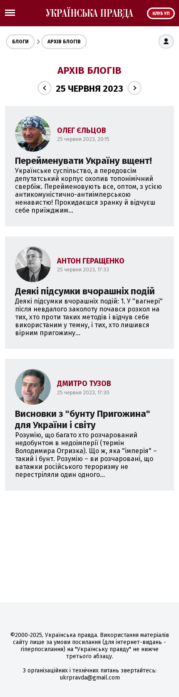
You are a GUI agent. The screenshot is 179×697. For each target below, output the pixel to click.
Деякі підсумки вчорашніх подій (85, 291)
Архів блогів (64, 42)
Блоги (20, 42)
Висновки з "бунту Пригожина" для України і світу (82, 419)
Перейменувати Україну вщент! (83, 160)
